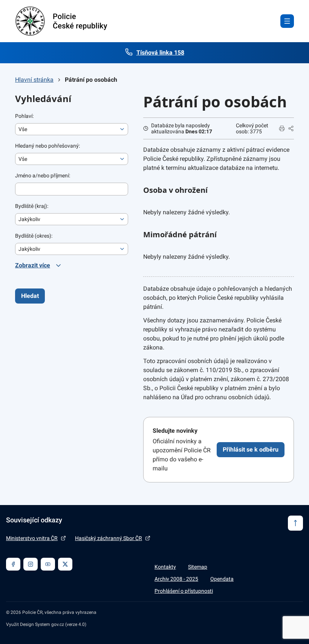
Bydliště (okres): (33, 236)
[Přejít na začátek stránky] (295, 523)
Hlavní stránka (34, 79)
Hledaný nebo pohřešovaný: (47, 146)
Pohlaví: (24, 116)
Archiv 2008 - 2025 (176, 579)
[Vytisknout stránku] (282, 128)
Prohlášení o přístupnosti (183, 591)
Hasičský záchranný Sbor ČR (108, 538)
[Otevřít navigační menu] (287, 21)
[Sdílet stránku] (291, 128)
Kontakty (165, 567)
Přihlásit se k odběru (250, 449)
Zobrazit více (32, 265)
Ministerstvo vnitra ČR (32, 538)
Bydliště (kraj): (31, 206)
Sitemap (197, 567)
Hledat (30, 295)
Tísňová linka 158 (160, 52)
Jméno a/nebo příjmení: (42, 175)
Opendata (222, 579)
